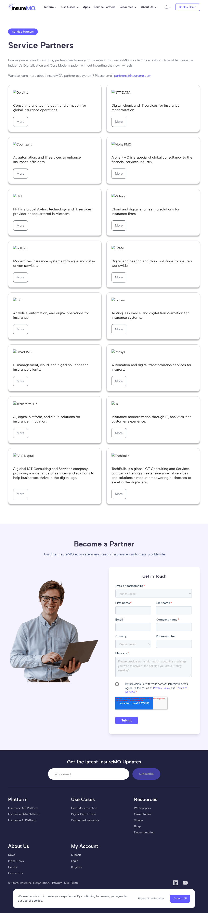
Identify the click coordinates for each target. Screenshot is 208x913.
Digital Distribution (83, 814)
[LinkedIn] (175, 882)
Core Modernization (84, 808)
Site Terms (71, 883)
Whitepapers (142, 808)
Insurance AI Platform (22, 820)
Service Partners (104, 7)
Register (76, 867)
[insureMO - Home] (22, 7)
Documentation (144, 832)
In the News (16, 861)
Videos (138, 820)
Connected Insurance (85, 820)
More (20, 122)
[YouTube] (185, 882)
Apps (86, 7)
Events (12, 867)
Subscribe (146, 774)
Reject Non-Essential (151, 898)
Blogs (137, 826)
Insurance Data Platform (24, 814)
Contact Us (15, 873)
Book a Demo (187, 7)
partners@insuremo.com (132, 76)
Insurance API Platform (23, 808)
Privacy (57, 883)
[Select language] (168, 7)
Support (76, 855)
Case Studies (142, 814)
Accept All (180, 898)
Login (74, 861)
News (11, 855)
